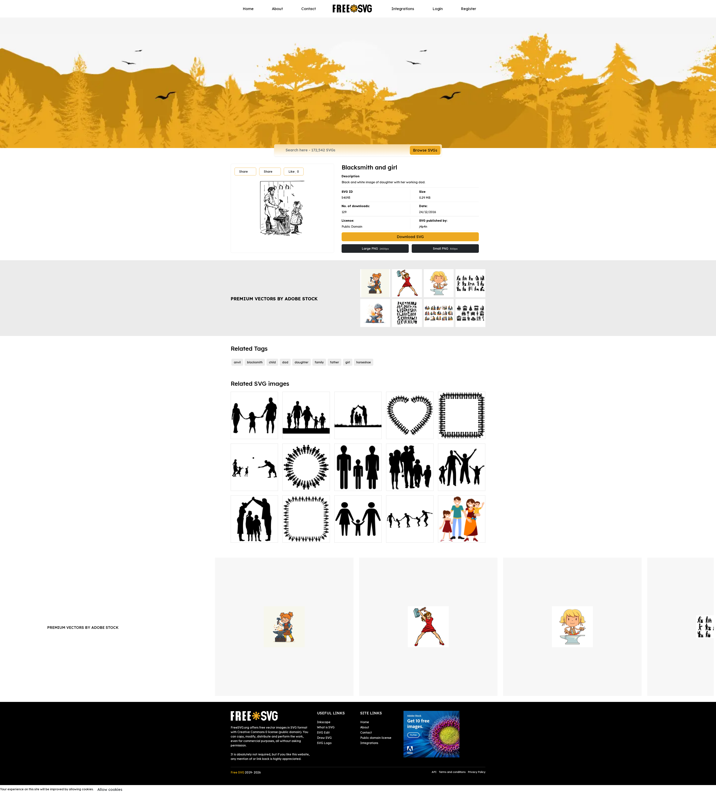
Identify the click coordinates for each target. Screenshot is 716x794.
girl (347, 362)
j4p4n (423, 226)
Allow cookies (109, 789)
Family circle (296, 486)
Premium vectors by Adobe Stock (274, 298)
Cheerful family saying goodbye (462, 535)
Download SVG (410, 236)
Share (243, 171)
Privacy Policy (476, 772)
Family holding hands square (306, 535)
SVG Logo (324, 743)
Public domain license (375, 738)
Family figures (348, 486)
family (319, 362)
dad (285, 362)
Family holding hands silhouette (358, 535)
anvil (237, 362)
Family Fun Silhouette (250, 486)
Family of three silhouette (253, 434)
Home (248, 8)
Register (468, 8)
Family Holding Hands (406, 434)
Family (291, 434)
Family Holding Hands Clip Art (461, 431)
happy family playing (250, 537)
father (334, 362)
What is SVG (326, 727)
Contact (308, 8)
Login (438, 8)
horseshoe (363, 362)
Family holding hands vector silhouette (410, 535)
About (277, 8)
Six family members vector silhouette (410, 483)
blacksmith (255, 362)
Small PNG (445, 248)
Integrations (403, 8)
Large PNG (375, 248)
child (272, 362)
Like (293, 171)
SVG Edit (323, 732)
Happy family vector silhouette (462, 483)
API (434, 772)
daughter (301, 362)
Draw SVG (324, 738)
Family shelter (348, 434)
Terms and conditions (452, 772)
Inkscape (323, 722)
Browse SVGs (425, 150)
